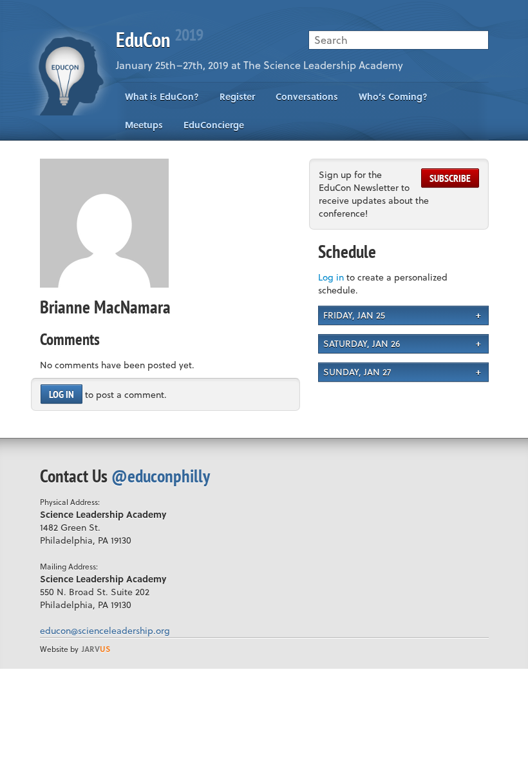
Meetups (144, 125)
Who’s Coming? (393, 96)
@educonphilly (160, 476)
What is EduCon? (162, 96)
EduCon (159, 39)
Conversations (307, 96)
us (96, 649)
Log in (61, 394)
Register (237, 96)
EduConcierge (214, 125)
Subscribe (450, 178)
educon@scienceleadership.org (105, 630)
